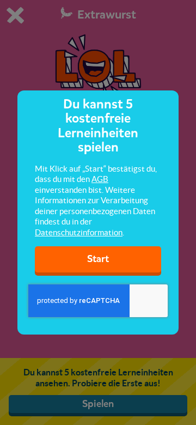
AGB (99, 179)
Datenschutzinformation (78, 232)
